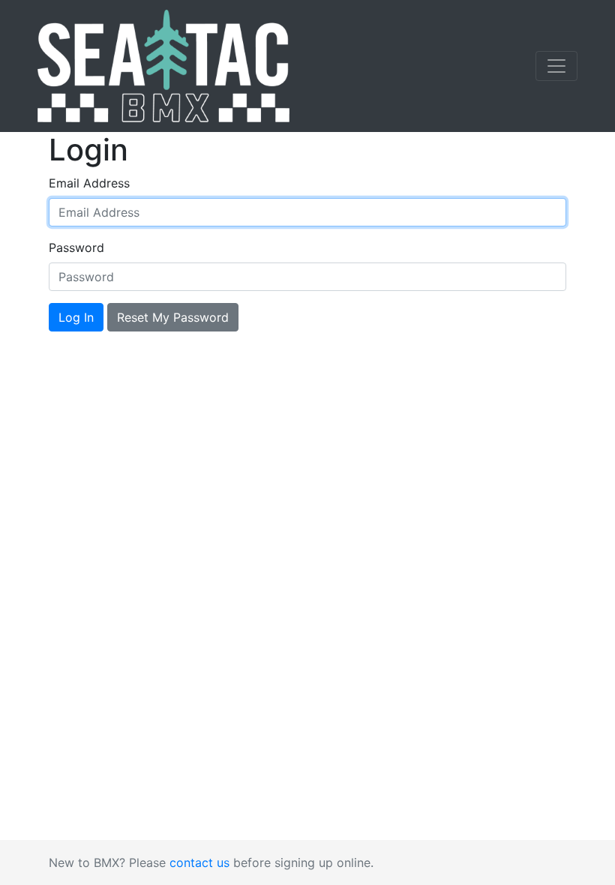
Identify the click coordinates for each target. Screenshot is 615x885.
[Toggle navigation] (557, 66)
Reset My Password (173, 317)
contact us (200, 862)
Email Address (89, 183)
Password (76, 247)
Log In (76, 317)
